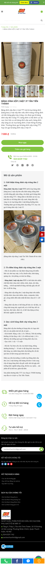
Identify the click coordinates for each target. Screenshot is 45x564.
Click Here (24, 2)
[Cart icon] (42, 11)
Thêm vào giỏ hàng (22, 149)
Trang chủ (4, 27)
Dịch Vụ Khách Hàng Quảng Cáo (11, 499)
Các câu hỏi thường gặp (9, 478)
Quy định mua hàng (7, 483)
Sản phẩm (14, 27)
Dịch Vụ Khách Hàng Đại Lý (9, 497)
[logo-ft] (6, 514)
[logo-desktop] (21, 11)
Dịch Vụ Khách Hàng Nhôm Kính (11, 502)
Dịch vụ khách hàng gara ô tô (10, 504)
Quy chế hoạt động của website (11, 481)
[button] (41, 91)
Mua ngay (22, 142)
